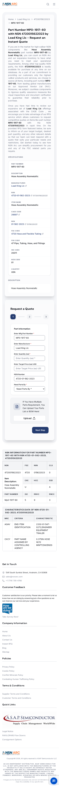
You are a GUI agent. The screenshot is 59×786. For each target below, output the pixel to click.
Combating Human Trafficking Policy (18, 679)
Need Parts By (20, 385)
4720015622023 (42, 19)
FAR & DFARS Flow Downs (13, 735)
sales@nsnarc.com (14, 576)
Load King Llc (23, 19)
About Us (6, 635)
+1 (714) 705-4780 (14, 580)
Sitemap (5, 652)
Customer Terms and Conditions (16, 698)
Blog (4, 648)
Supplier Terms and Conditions (16, 694)
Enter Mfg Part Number (24, 333)
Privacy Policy (8, 667)
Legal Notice (7, 731)
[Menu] (54, 4)
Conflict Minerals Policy (12, 675)
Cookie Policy (8, 671)
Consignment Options (12, 739)
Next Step (40, 430)
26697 (14, 214)
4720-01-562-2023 (20, 195)
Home (11, 19)
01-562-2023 (17, 224)
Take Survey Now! (10, 617)
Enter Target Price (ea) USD (25, 364)
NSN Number (19, 374)
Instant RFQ (7, 644)
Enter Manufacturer (22, 344)
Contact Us (7, 640)
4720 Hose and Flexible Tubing (26, 234)
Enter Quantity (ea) (22, 354)
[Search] (47, 4)
